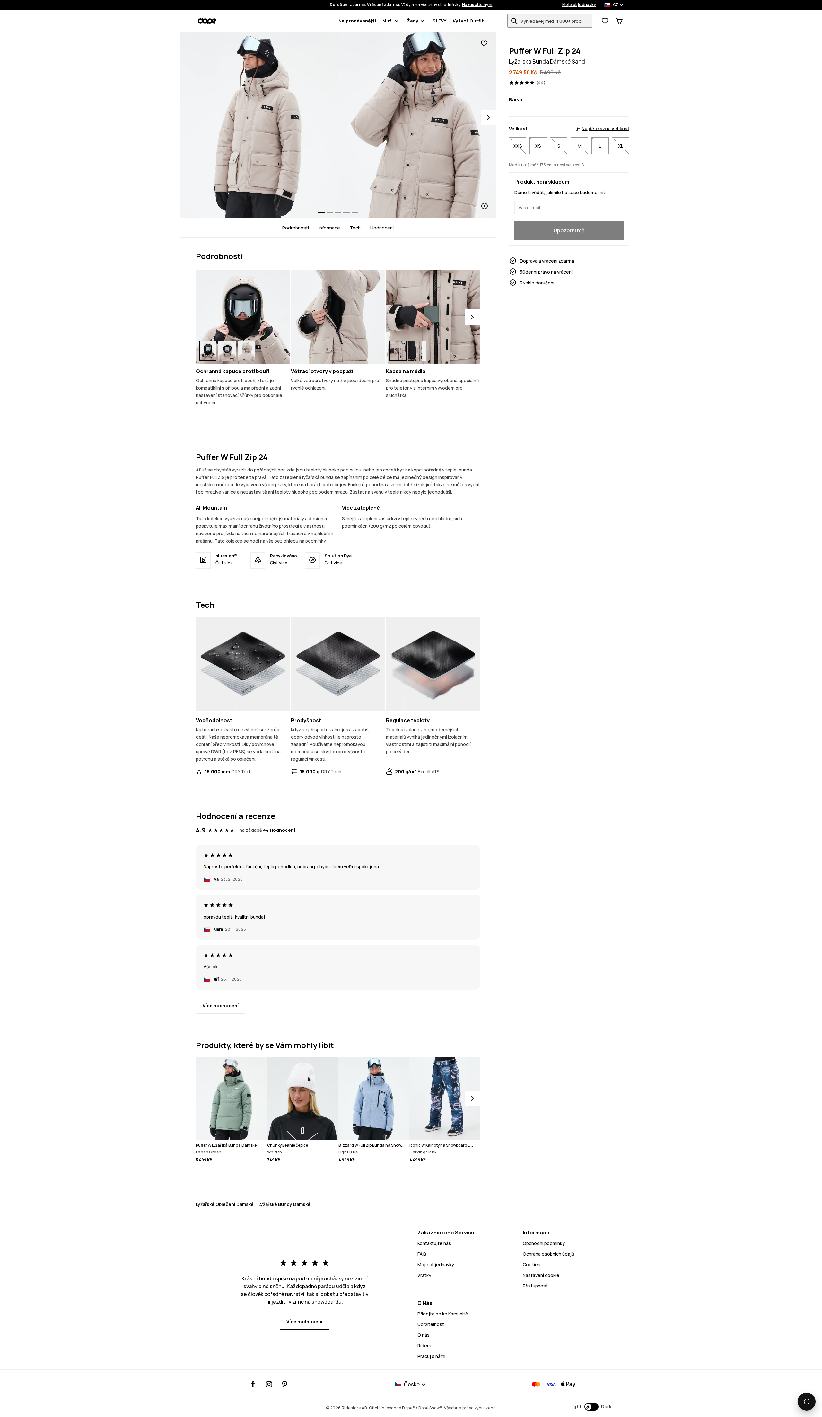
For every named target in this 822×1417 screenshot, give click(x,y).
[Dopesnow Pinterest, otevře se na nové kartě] (284, 1384)
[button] (590, 1407)
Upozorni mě (569, 230)
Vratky (424, 1275)
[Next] (488, 117)
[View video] (417, 125)
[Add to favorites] (484, 43)
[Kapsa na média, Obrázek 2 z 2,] (417, 351)
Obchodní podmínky (544, 1243)
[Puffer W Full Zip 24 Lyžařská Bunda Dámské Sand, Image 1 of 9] (259, 125)
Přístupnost (535, 1286)
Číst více (224, 563)
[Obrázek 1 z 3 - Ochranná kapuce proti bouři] (243, 317)
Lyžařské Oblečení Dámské (225, 1204)
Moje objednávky (579, 4)
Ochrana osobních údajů (548, 1254)
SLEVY (439, 21)
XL (620, 146)
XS (538, 146)
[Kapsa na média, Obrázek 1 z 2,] (398, 351)
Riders (424, 1345)
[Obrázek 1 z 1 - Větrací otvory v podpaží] (338, 317)
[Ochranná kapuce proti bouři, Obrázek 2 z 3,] (227, 351)
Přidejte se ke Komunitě (442, 1314)
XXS (517, 146)
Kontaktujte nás (434, 1243)
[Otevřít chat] (807, 1402)
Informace (329, 228)
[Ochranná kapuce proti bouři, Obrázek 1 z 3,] (207, 351)
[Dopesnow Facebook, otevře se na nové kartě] (253, 1384)
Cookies (531, 1264)
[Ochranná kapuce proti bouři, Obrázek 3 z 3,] (246, 351)
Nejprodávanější (357, 21)
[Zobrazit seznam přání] (605, 20)
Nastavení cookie (541, 1275)
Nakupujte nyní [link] (477, 4)
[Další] (472, 317)
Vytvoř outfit (468, 21)
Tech (355, 228)
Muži (387, 21)
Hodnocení (382, 228)
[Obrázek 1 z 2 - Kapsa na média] (433, 317)
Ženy (412, 21)
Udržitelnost (430, 1324)
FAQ (421, 1254)
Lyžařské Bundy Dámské (284, 1204)
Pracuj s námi (431, 1356)
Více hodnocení (221, 1005)
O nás (423, 1335)
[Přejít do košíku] (619, 20)
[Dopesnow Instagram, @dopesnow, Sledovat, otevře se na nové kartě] (269, 1384)
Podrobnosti (295, 228)
